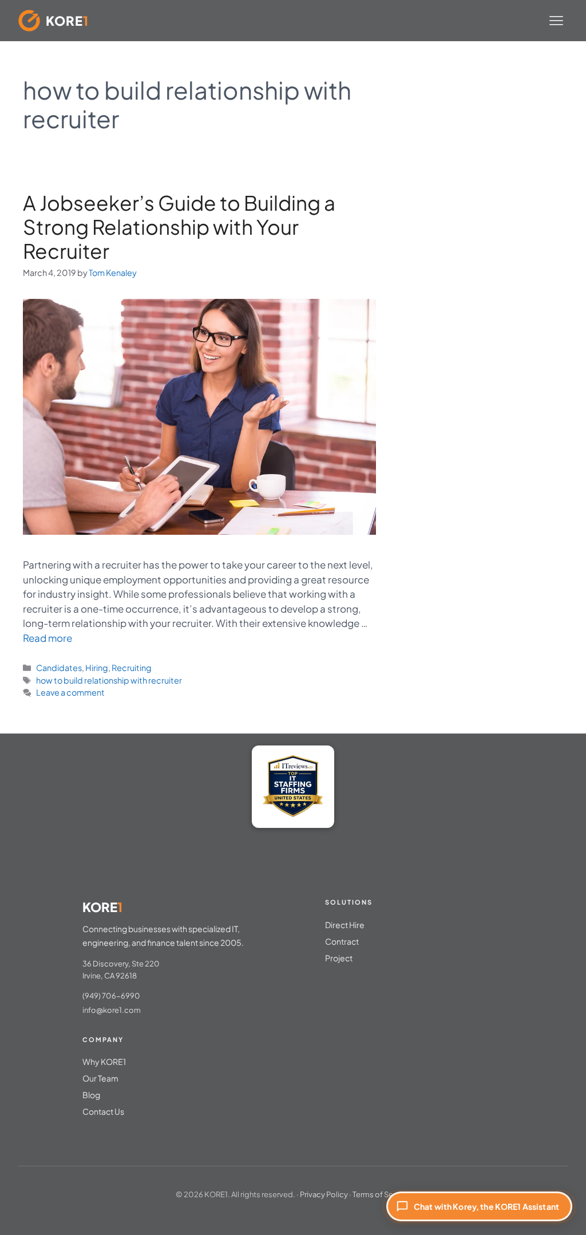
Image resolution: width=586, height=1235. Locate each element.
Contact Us (103, 1111)
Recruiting (132, 667)
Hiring (96, 667)
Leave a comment (70, 692)
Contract (342, 941)
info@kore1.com (111, 1010)
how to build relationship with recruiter (109, 680)
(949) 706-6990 (111, 995)
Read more (47, 638)
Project (339, 958)
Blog (91, 1095)
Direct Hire (345, 925)
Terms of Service (381, 1194)
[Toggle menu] (556, 20)
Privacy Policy (324, 1194)
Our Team (100, 1078)
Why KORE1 (104, 1061)
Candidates (59, 667)
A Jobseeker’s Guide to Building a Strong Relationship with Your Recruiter (179, 226)
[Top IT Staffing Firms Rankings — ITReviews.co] (293, 786)
